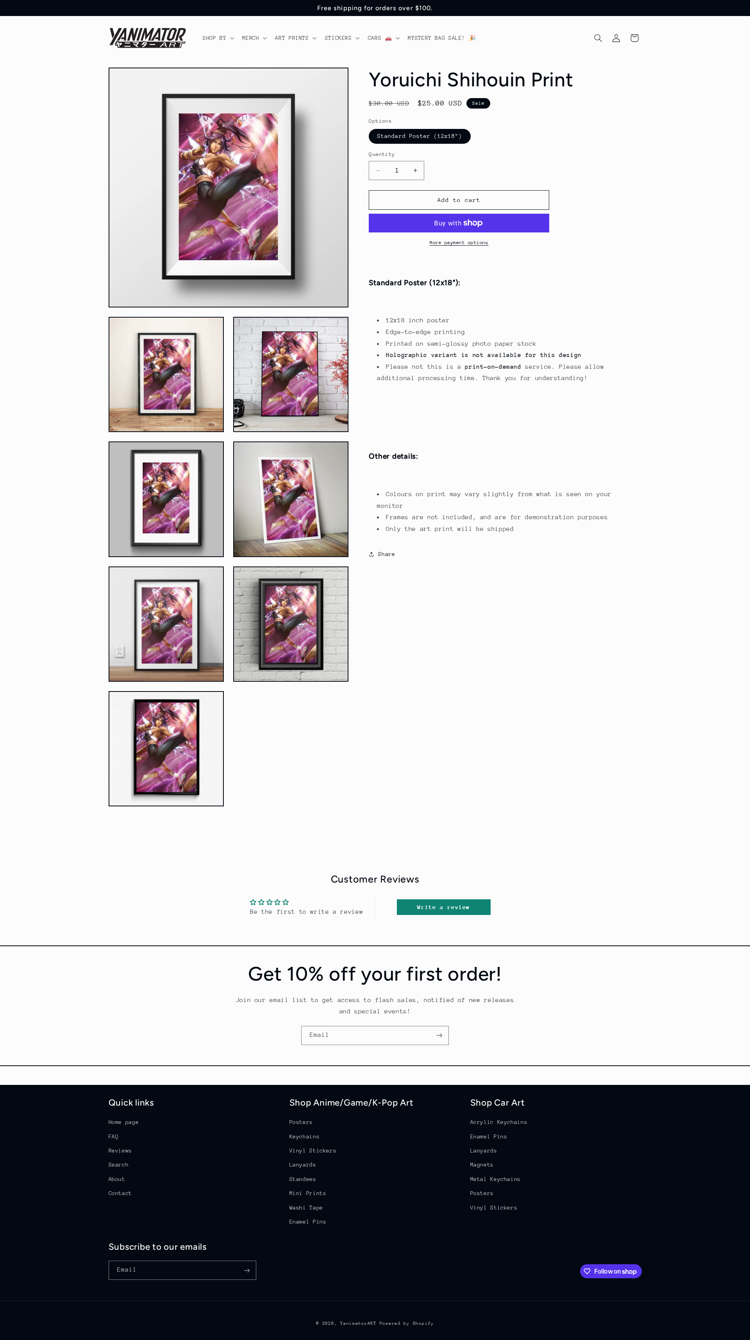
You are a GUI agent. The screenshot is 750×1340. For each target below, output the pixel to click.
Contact (120, 1193)
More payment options (459, 242)
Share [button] (386, 554)
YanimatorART (358, 1323)
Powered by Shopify (407, 1323)
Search (119, 1165)
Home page (124, 1122)
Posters (301, 1122)
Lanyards (302, 1165)
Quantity (382, 154)
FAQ (114, 1136)
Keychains (304, 1136)
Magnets (482, 1165)
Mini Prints (308, 1193)
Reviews (120, 1150)
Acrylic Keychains (499, 1122)
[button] (217, 37)
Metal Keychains (495, 1179)
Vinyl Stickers (313, 1150)
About (117, 1179)
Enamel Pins (308, 1222)
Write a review (443, 907)
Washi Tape (306, 1207)
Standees (302, 1179)
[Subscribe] (439, 1035)
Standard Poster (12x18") (419, 136)
